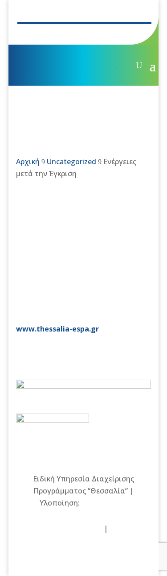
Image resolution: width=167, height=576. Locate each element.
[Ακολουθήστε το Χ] (51, 34)
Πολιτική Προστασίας (64, 528)
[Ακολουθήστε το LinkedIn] (87, 34)
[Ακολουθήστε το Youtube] (69, 34)
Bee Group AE (104, 503)
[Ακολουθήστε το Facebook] (33, 34)
